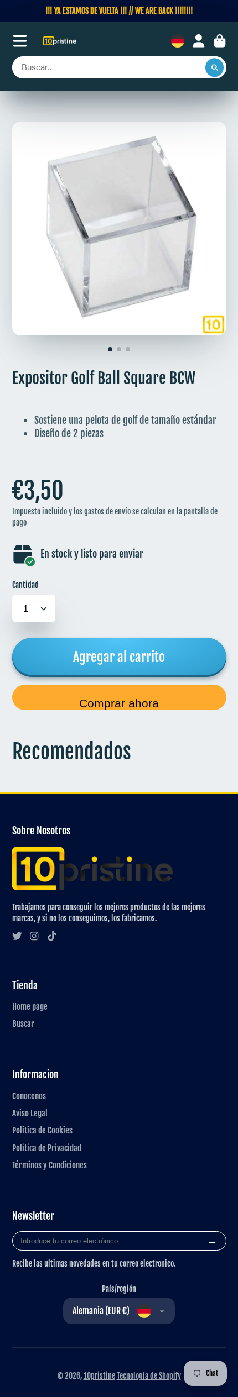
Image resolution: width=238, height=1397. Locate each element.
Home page (30, 1006)
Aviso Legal (30, 1112)
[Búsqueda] (214, 67)
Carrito (219, 41)
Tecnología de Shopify (149, 1375)
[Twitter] (17, 936)
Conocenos (29, 1095)
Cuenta (198, 41)
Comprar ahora (119, 703)
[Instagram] (34, 936)
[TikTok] (52, 936)
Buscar (23, 1023)
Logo (59, 41)
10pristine (99, 1375)
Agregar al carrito (119, 656)
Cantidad (25, 585)
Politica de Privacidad (46, 1147)
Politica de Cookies (42, 1130)
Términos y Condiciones (49, 1164)
